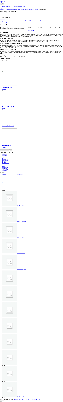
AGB (23, 399)
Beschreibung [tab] (4, 21)
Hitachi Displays (5, 159)
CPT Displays (4, 157)
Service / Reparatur (35, 399)
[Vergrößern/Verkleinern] (0, 400)
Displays (3, 9)
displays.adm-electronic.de (17, 399)
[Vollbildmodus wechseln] (1, 400)
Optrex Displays (4, 165)
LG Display (4, 162)
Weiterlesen (4, 89)
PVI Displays (4, 166)
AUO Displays (4, 155)
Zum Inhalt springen (3, 0)
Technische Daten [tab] (5, 22)
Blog (39, 399)
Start (1, 9)
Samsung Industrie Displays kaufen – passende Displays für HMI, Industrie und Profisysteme (23, 9)
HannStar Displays (5, 158)
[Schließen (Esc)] (3, 400)
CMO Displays (4, 156)
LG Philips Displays (5, 163)
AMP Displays (4, 154)
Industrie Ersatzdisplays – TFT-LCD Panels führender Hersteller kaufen (13, 6)
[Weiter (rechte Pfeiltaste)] (1, 401)
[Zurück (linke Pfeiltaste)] (0, 401)
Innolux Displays (5, 160)
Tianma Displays (5, 169)
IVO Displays (4, 161)
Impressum (25, 399)
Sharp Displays (4, 168)
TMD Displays (4, 170)
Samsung (7, 9)
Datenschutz (30, 399)
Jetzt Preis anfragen (3, 19)
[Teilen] (2, 400)
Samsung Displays (5, 167)
